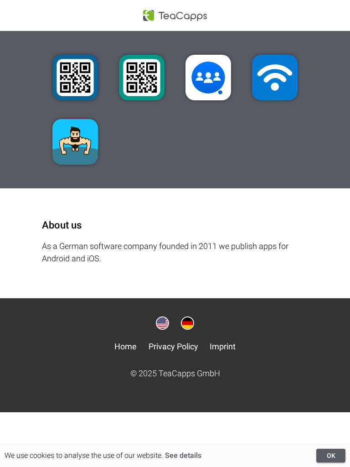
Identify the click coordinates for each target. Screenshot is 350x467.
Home (125, 346)
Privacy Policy (173, 346)
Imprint (223, 346)
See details (183, 455)
